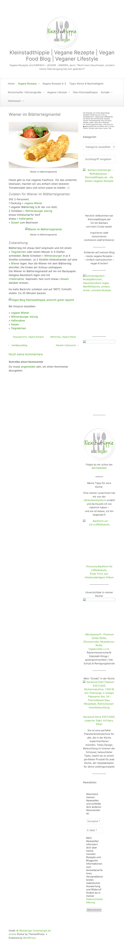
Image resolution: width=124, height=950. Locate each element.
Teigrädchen (18, 251)
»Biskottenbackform (94, 500)
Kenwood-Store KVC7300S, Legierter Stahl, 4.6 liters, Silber (99, 720)
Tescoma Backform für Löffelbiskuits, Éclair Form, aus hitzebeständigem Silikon (99, 572)
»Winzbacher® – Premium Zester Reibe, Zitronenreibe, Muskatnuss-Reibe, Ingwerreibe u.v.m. (99, 641)
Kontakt (105, 92)
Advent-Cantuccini (66, 345)
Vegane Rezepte (27, 83)
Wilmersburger (53, 255)
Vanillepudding (19, 345)
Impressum (14, 100)
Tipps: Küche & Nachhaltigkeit (86, 83)
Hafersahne (26, 218)
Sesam (15, 222)
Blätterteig (55, 337)
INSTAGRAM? (99, 468)
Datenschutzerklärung (94, 901)
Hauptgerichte (20, 337)
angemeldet (28, 366)
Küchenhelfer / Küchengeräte (24, 92)
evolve (12, 934)
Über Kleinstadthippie (85, 92)
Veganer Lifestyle (57, 92)
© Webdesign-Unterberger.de (33, 930)
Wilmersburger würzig (38, 210)
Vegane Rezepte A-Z (54, 83)
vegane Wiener (33, 203)
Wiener (15, 263)
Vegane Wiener (69, 337)
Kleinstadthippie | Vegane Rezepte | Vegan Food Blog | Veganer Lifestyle (62, 55)
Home (11, 83)
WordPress (29, 937)
